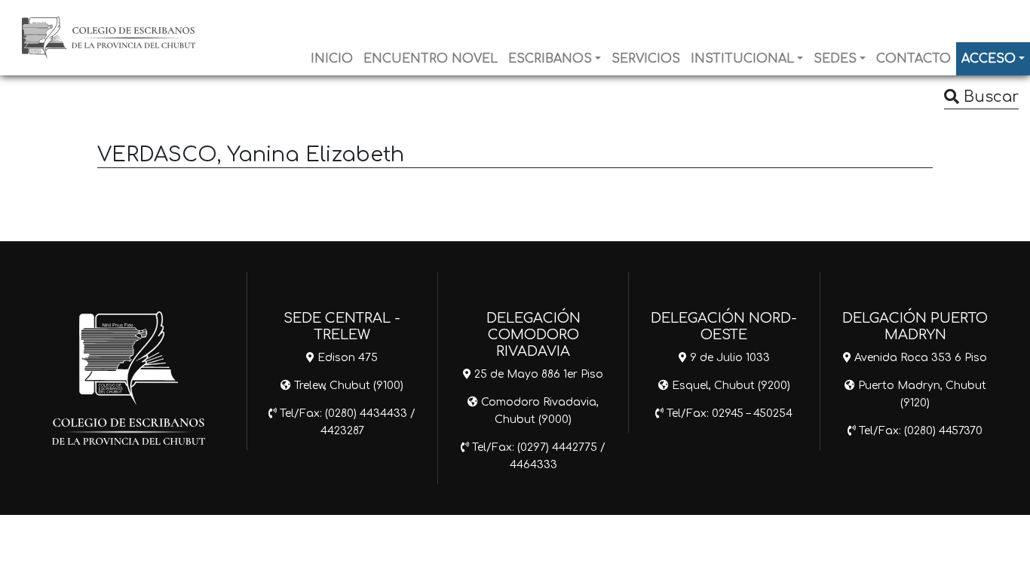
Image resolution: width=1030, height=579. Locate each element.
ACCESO (988, 59)
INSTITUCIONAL (742, 59)
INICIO (332, 59)
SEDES (835, 59)
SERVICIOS (646, 59)
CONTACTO (913, 59)
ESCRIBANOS (550, 59)
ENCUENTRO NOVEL (430, 59)
